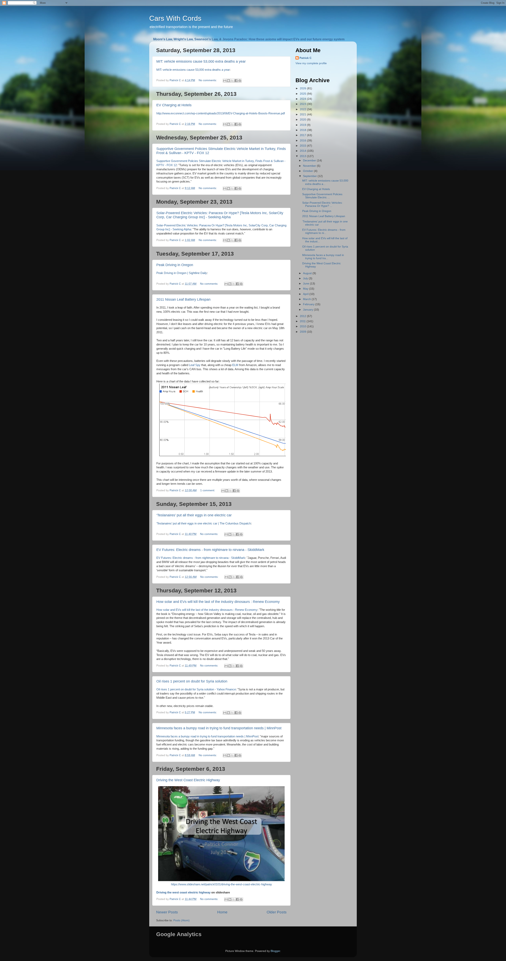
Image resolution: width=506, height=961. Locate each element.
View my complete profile (311, 63)
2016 (303, 140)
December (310, 160)
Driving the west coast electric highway (183, 892)
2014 (303, 150)
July (306, 278)
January (308, 309)
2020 (303, 119)
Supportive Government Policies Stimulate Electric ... (322, 196)
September (310, 176)
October (308, 170)
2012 (303, 316)
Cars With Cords (175, 18)
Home (222, 912)
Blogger (275, 951)
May (306, 288)
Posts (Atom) (181, 920)
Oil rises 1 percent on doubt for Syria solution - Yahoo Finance (196, 689)
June (306, 283)
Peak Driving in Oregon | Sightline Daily (181, 273)
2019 (303, 124)
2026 (303, 88)
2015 (303, 145)
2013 (303, 156)
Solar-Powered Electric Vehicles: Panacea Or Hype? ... (322, 204)
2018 (303, 130)
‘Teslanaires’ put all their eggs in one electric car (194, 515)
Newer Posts (167, 912)
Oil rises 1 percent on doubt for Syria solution (191, 681)
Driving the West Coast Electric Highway (188, 780)
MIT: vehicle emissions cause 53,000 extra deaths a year (201, 61)
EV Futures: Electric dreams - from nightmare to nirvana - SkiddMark (210, 550)
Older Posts (277, 912)
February (309, 304)
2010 (303, 326)
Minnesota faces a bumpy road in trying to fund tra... (323, 257)
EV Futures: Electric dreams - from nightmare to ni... (324, 231)
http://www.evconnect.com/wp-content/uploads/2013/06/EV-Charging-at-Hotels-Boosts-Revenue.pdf (220, 113)
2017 (303, 135)
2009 (303, 331)
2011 (303, 321)
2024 (303, 98)
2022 (303, 109)
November (310, 165)
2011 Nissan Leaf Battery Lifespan (183, 299)
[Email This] (225, 81)
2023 (303, 104)
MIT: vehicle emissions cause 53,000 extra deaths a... (325, 182)
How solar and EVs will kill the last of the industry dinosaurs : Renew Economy (218, 602)
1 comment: (208, 490)
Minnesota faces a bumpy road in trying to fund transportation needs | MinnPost (218, 728)
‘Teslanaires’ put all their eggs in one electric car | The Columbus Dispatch (203, 523)
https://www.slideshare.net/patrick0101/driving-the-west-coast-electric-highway (221, 884)
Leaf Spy (194, 365)
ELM (235, 365)
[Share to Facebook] (236, 81)
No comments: (208, 80)
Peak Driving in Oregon (174, 265)
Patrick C (305, 57)
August (307, 273)
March (307, 299)
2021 (303, 114)
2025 (303, 93)
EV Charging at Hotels (174, 105)
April (306, 294)
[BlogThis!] (228, 81)
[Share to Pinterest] (240, 81)
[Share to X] (232, 81)
